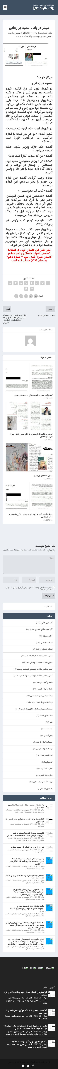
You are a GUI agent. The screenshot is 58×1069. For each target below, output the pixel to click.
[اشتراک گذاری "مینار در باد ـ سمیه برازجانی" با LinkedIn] (21, 283)
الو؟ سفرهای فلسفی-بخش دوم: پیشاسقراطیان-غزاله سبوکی (25, 806)
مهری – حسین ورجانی (43, 475)
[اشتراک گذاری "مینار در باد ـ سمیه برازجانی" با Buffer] (15, 283)
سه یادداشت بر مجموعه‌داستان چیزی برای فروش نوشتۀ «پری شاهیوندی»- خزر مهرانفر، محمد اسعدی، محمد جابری (25, 925)
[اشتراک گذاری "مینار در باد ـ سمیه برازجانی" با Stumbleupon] (10, 283)
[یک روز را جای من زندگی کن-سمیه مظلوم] (49, 849)
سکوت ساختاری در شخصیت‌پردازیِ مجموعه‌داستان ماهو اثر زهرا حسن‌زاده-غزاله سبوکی (27, 908)
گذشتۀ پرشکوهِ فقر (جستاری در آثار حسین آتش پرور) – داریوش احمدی (30, 435)
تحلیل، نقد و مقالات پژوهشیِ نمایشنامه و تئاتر (34, 675)
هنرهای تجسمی (46, 788)
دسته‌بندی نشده (46, 715)
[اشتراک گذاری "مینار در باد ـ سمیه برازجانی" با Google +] (37, 283)
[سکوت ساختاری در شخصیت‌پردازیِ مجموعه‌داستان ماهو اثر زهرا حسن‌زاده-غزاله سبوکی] (49, 907)
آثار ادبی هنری (19, 33)
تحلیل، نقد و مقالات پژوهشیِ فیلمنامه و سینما (34, 669)
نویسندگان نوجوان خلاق (42, 781)
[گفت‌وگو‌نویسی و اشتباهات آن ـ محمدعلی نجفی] (29, 377)
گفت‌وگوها (48, 762)
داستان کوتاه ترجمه (44, 682)
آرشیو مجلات (47, 635)
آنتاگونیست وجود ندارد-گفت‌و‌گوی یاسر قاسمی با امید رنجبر (25, 820)
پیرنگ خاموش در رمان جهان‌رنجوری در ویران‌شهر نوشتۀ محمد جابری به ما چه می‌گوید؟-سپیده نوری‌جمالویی (28, 892)
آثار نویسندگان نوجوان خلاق (41, 629)
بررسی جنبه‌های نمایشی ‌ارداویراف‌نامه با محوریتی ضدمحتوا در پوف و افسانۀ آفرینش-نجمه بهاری (26, 861)
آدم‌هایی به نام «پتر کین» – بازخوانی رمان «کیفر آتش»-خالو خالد (25, 876)
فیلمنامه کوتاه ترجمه (44, 742)
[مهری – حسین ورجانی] (29, 457)
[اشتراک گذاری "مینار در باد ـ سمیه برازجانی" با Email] (31, 288)
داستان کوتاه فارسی (38, 36)
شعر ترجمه (48, 728)
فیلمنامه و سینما (46, 755)
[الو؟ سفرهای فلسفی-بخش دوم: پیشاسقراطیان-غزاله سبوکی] (49, 806)
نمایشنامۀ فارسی (45, 775)
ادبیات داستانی (46, 642)
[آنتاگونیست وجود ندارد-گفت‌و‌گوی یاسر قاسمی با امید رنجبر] (49, 820)
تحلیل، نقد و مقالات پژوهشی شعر (39, 662)
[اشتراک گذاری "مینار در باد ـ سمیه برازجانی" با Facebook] (48, 283)
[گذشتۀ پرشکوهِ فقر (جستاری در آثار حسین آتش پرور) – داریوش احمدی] (29, 416)
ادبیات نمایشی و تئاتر (43, 649)
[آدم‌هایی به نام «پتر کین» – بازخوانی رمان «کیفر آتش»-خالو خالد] (49, 877)
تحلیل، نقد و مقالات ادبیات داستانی (38, 655)
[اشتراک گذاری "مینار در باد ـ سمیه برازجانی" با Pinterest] (26, 283)
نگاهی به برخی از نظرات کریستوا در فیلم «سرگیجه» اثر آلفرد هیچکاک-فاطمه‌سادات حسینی (25, 834)
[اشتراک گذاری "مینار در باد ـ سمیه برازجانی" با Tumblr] (31, 283)
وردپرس (11, 1062)
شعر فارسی (48, 735)
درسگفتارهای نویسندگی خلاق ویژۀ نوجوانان (35, 708)
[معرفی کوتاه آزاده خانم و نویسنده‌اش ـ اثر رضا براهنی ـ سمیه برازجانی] (29, 496)
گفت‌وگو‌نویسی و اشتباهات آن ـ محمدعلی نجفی (33, 395)
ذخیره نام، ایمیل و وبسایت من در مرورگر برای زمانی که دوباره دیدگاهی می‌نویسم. (30, 588)
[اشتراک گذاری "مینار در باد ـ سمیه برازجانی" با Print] (26, 288)
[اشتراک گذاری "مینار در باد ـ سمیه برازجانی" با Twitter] (42, 283)
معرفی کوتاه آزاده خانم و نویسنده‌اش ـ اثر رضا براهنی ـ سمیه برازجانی (30, 515)
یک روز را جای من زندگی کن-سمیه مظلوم (27, 847)
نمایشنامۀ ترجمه (45, 768)
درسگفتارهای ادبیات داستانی (41, 695)
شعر (51, 722)
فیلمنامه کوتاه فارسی (44, 748)
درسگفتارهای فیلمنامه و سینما (40, 702)
